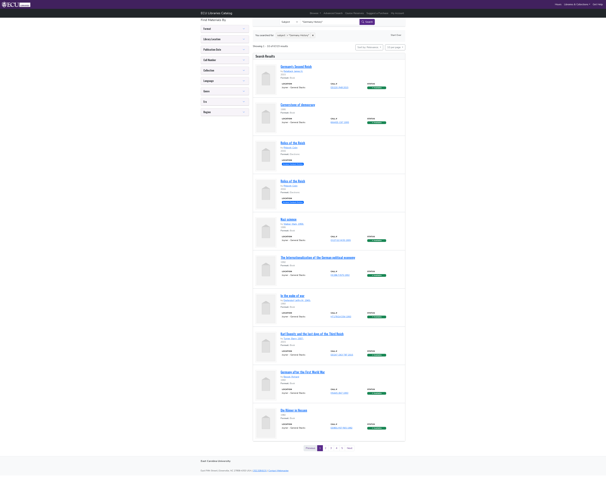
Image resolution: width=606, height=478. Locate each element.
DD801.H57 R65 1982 (341, 427)
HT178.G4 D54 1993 (341, 316)
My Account (397, 13)
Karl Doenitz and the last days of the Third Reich (312, 333)
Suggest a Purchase (377, 13)
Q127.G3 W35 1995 (341, 240)
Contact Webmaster (278, 470)
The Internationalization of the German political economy (318, 257)
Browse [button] (314, 13)
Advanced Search (333, 13)
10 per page (394, 47)
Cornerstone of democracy (298, 104)
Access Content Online (293, 164)
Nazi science (289, 219)
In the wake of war (292, 295)
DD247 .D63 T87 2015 (342, 354)
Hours (558, 4)
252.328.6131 (260, 470)
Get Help (598, 4)
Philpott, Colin (290, 147)
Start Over (396, 35)
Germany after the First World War (303, 372)
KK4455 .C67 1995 (340, 122)
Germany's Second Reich (296, 66)
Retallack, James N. (293, 71)
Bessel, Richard (291, 376)
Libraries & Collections (576, 4)
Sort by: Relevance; (368, 47)
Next (349, 448)
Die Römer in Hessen (294, 410)
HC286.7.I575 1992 (340, 275)
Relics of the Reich (293, 142)
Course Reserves (354, 13)
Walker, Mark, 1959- (294, 224)
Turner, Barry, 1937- (294, 338)
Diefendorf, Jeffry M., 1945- (297, 300)
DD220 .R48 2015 (339, 87)
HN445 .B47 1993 (339, 393)
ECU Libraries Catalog (216, 13)
